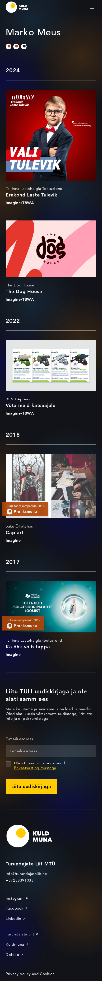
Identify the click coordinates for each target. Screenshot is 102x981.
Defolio (12, 954)
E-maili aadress (19, 739)
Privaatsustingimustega (35, 768)
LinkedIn (13, 918)
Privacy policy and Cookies (30, 974)
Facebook (14, 908)
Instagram (15, 898)
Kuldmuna (15, 944)
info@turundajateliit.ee (26, 873)
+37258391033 (20, 880)
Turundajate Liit (20, 934)
